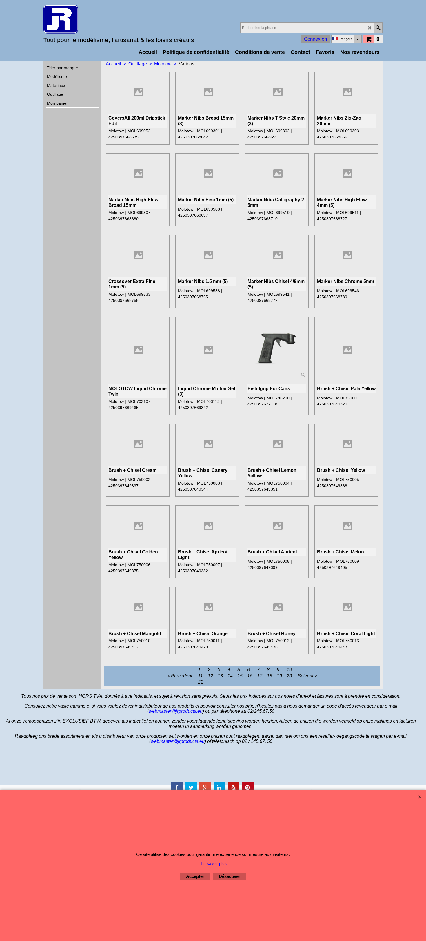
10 (289, 669)
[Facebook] (177, 788)
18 (269, 675)
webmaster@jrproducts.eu (176, 711)
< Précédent (179, 675)
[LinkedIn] (219, 788)
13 (220, 675)
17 (259, 675)
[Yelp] (233, 788)
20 (289, 675)
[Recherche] (378, 28)
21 (200, 681)
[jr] (94, 19)
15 (240, 675)
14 (230, 675)
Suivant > (307, 675)
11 (200, 675)
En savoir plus (214, 863)
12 (210, 675)
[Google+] (205, 788)
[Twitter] (191, 788)
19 (279, 675)
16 (249, 675)
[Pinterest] (248, 788)
